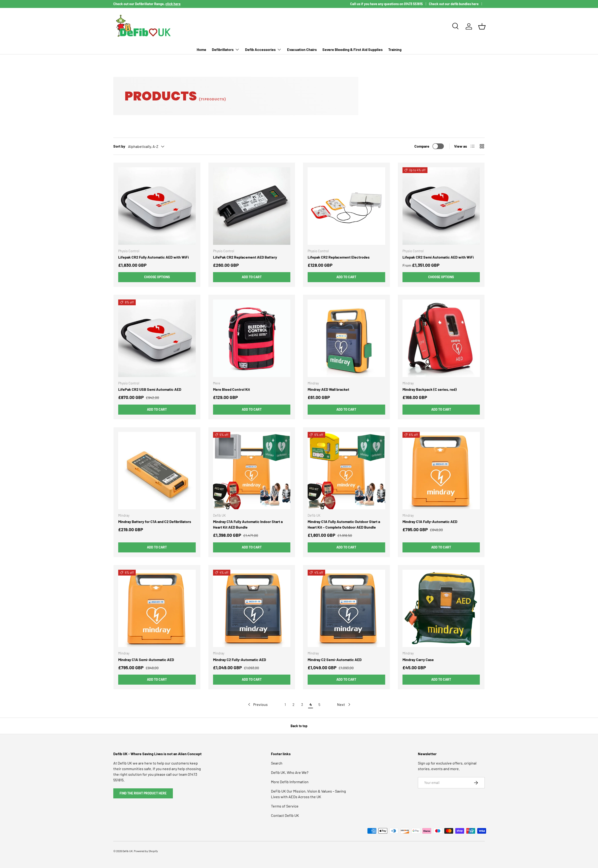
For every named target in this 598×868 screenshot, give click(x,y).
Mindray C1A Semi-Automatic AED (146, 659)
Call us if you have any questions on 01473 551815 (386, 4)
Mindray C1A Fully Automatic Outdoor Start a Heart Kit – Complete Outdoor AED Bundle (344, 524)
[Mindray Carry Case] (441, 608)
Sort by (119, 146)
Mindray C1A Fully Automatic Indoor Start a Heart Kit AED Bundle (248, 524)
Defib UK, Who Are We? (289, 772)
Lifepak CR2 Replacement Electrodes (339, 257)
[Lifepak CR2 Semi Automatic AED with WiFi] (441, 206)
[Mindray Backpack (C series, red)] (441, 338)
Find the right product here (143, 793)
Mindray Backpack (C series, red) (429, 389)
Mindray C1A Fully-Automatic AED (429, 521)
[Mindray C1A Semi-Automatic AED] (157, 608)
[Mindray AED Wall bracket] (346, 338)
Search (276, 763)
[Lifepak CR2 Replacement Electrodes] (346, 206)
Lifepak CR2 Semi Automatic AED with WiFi (438, 257)
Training (395, 49)
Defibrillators (223, 49)
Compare (421, 146)
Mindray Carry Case (418, 659)
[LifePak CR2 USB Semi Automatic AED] (157, 338)
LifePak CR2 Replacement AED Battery (245, 257)
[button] (482, 26)
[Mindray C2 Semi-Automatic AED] (346, 608)
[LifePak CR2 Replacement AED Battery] (252, 206)
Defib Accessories (260, 49)
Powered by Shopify (146, 851)
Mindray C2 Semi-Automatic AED (335, 659)
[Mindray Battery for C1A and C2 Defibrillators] (157, 470)
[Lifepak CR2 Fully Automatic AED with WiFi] (157, 206)
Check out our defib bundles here (454, 4)
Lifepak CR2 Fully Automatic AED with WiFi (153, 257)
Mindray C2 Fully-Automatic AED (239, 659)
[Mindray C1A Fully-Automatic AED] (441, 470)
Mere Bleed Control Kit (231, 389)
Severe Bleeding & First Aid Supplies (352, 49)
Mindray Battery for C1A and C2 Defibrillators (154, 521)
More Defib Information (290, 781)
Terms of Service (285, 806)
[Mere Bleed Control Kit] (252, 338)
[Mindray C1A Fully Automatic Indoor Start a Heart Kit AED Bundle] (252, 470)
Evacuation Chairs (302, 49)
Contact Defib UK (285, 815)
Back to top (299, 726)
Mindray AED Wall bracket (328, 389)
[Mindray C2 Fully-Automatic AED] (252, 608)
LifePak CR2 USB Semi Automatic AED (149, 389)
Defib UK (127, 851)
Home (201, 49)
